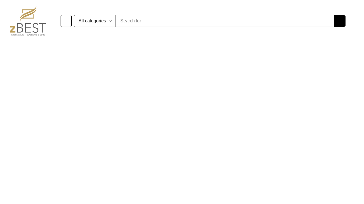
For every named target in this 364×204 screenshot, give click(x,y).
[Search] (255, 21)
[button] (66, 21)
